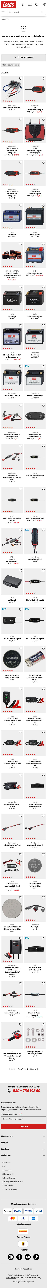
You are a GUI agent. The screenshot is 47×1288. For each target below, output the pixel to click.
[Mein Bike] (30, 4)
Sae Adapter (35, 927)
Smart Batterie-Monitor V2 (12, 108)
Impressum (6, 1163)
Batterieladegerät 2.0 (35, 559)
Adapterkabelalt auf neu (12, 845)
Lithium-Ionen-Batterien (35, 273)
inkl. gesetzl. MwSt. (22, 1275)
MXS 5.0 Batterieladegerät (35, 475)
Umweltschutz (7, 1186)
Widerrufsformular (9, 1178)
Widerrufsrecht (7, 1174)
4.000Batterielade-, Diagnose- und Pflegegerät (12, 194)
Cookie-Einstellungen (9, 1189)
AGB (3, 1166)
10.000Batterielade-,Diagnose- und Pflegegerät (35, 151)
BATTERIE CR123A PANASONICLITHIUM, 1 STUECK (35, 677)
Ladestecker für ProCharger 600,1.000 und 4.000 (12, 477)
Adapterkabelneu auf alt (35, 845)
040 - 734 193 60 (26, 1091)
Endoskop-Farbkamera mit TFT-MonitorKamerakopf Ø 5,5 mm (12, 1056)
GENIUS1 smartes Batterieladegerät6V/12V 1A (12, 720)
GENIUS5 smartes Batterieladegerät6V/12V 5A (35, 763)
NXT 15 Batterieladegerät (12, 639)
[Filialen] (23, 4)
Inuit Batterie (12, 600)
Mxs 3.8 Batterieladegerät (35, 518)
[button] (42, 12)
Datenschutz (6, 1170)
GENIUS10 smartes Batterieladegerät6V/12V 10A (35, 720)
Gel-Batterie (12, 316)
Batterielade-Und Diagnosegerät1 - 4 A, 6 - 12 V (12, 886)
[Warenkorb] (44, 4)
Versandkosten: (11, 1278)
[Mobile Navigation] (3, 12)
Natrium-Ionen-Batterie (35, 396)
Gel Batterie (12, 234)
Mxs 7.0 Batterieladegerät (35, 600)
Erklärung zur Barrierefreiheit (12, 1182)
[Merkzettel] (37, 4)
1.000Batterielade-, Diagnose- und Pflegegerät (12, 151)
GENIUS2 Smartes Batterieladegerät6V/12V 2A (12, 763)
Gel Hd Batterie (35, 234)
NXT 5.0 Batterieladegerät (35, 639)
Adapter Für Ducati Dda (12, 1013)
